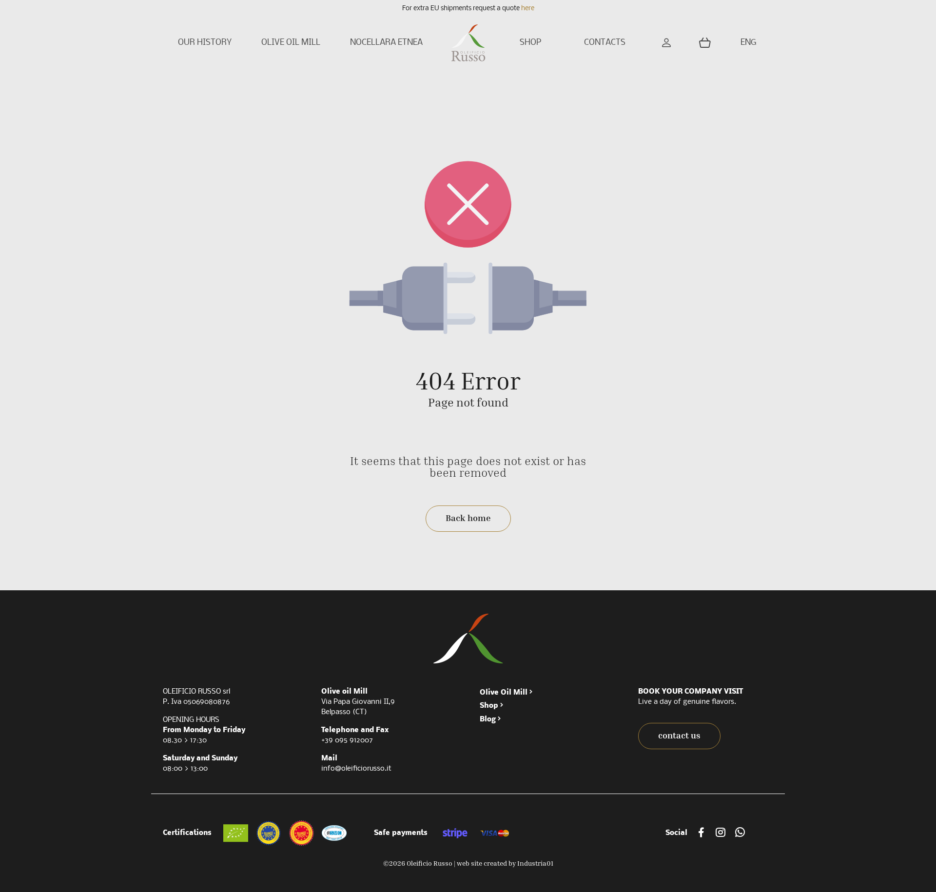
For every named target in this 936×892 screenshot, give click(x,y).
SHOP (530, 42)
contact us (679, 735)
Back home (468, 518)
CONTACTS (604, 42)
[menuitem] (750, 43)
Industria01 (535, 863)
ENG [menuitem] (748, 42)
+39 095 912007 (347, 740)
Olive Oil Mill (503, 693)
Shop (489, 706)
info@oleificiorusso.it (356, 769)
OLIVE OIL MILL (290, 42)
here (527, 8)
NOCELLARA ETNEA (386, 42)
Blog (488, 719)
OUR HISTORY (205, 42)
